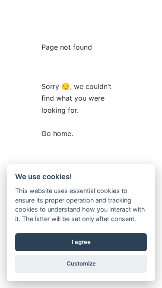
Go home (56, 133)
